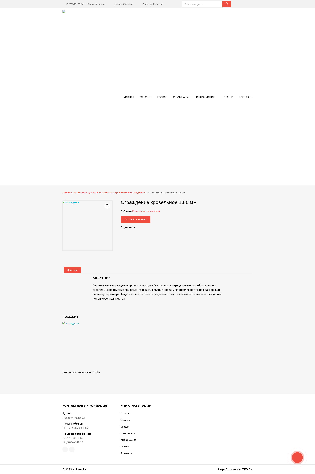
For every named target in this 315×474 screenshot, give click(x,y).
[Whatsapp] (65, 449)
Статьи (228, 97)
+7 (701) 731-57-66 (72, 438)
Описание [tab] (72, 270)
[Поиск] (226, 4)
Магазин (145, 97)
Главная (128, 97)
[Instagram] (72, 449)
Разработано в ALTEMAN (235, 469)
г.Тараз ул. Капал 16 (73, 417)
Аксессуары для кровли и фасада (93, 192)
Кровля (162, 97)
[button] (107, 206)
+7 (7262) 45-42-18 (72, 442)
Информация (205, 97)
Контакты (246, 97)
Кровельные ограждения (130, 192)
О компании (181, 97)
